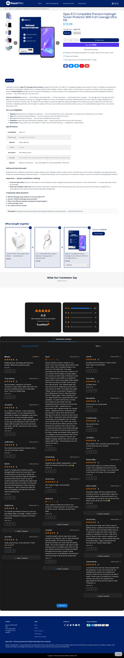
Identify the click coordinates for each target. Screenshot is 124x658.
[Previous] (8, 14)
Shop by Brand (82, 3)
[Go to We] (73, 625)
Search (36, 628)
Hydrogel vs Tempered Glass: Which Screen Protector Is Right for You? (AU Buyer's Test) (41, 211)
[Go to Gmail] (86, 66)
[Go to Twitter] (76, 66)
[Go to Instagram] (68, 625)
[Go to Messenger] (71, 66)
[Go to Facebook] (65, 66)
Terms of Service (38, 631)
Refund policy (38, 634)
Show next (62, 605)
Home (39, 3)
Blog (35, 625)
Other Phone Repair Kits (52, 3)
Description (9, 80)
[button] (53, 339)
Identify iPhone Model (40, 637)
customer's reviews (43, 319)
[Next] (8, 49)
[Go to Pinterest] (81, 66)
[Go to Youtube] (76, 625)
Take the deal (98, 233)
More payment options (91, 49)
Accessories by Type (68, 3)
